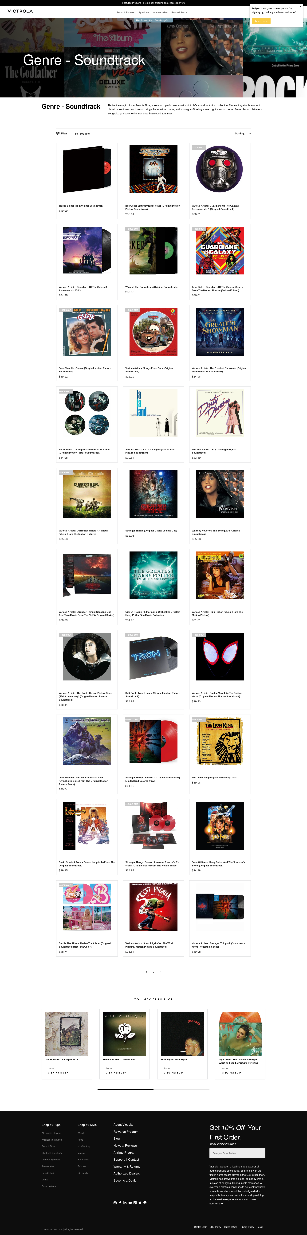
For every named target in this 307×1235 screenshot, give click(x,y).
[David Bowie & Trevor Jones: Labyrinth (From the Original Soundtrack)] (87, 826)
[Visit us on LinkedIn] (124, 1203)
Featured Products (132, 2)
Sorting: (240, 133)
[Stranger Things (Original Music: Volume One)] (153, 494)
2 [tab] (181, 1089)
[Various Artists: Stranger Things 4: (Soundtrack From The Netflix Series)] (220, 907)
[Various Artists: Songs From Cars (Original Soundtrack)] (153, 332)
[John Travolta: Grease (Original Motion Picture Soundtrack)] (87, 332)
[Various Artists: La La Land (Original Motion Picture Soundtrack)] (153, 413)
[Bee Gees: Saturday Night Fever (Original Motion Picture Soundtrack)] (153, 169)
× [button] (301, 7)
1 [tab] (126, 1089)
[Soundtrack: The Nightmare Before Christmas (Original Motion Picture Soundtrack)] (87, 413)
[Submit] (262, 1152)
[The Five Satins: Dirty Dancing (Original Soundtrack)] (220, 413)
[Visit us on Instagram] (115, 1203)
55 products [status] (82, 133)
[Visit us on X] (140, 1203)
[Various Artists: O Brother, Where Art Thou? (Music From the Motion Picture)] (87, 494)
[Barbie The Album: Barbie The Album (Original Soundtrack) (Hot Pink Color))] (87, 907)
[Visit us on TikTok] (135, 1203)
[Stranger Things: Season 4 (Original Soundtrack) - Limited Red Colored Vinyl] (153, 741)
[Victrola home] (20, 12)
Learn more (261, 21)
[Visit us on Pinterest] (144, 1203)
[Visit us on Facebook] (120, 1203)
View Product (58, 1073)
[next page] (160, 971)
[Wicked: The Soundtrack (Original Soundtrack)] (153, 250)
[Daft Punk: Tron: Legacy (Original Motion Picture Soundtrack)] (153, 656)
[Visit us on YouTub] (130, 1203)
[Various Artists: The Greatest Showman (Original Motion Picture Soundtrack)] (220, 332)
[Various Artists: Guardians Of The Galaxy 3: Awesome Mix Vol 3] (87, 250)
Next (153, 1082)
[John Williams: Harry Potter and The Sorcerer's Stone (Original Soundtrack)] (220, 826)
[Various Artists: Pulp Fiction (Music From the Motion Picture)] (220, 575)
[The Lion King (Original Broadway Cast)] (220, 741)
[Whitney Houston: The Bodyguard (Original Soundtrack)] (220, 494)
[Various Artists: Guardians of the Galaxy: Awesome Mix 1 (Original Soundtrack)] (220, 169)
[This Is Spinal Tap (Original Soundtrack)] (87, 169)
